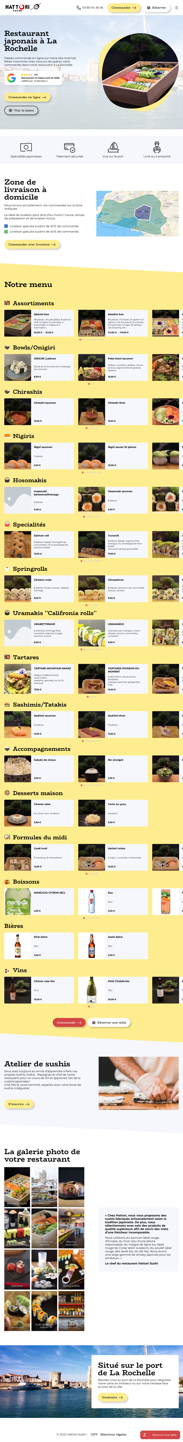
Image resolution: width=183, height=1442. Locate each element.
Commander (121, 7)
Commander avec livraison (29, 244)
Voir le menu (24, 110)
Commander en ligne (24, 97)
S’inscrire (16, 1104)
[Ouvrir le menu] (176, 8)
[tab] (80, 340)
